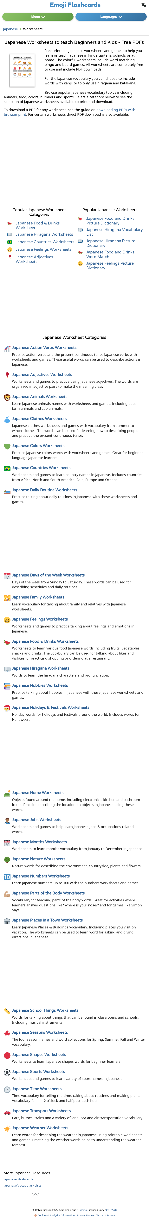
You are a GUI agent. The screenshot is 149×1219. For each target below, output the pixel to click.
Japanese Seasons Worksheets (40, 1032)
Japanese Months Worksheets (39, 842)
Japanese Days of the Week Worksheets (48, 575)
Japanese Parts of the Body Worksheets (48, 893)
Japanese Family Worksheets (38, 597)
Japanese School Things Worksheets (45, 1010)
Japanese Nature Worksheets (39, 859)
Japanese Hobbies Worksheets (40, 685)
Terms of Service (105, 1215)
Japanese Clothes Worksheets (39, 419)
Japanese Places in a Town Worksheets (47, 920)
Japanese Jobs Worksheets (36, 820)
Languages (108, 16)
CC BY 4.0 (111, 1210)
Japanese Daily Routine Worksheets (44, 490)
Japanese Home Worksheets (38, 793)
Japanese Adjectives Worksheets (34, 259)
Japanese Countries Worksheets (45, 242)
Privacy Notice (85, 1215)
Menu (35, 16)
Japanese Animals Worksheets (40, 396)
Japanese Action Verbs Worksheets (44, 347)
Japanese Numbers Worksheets (41, 876)
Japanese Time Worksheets (37, 1089)
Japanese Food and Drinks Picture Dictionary (110, 221)
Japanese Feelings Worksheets (44, 249)
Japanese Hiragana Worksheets (44, 234)
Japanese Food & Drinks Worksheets (45, 641)
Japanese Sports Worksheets (38, 1071)
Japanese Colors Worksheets (38, 446)
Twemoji (83, 1210)
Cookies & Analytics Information (56, 1215)
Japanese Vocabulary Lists (22, 1185)
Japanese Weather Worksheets (40, 1128)
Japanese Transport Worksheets (41, 1111)
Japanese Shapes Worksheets (39, 1054)
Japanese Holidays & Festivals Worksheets (50, 707)
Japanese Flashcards (18, 1179)
